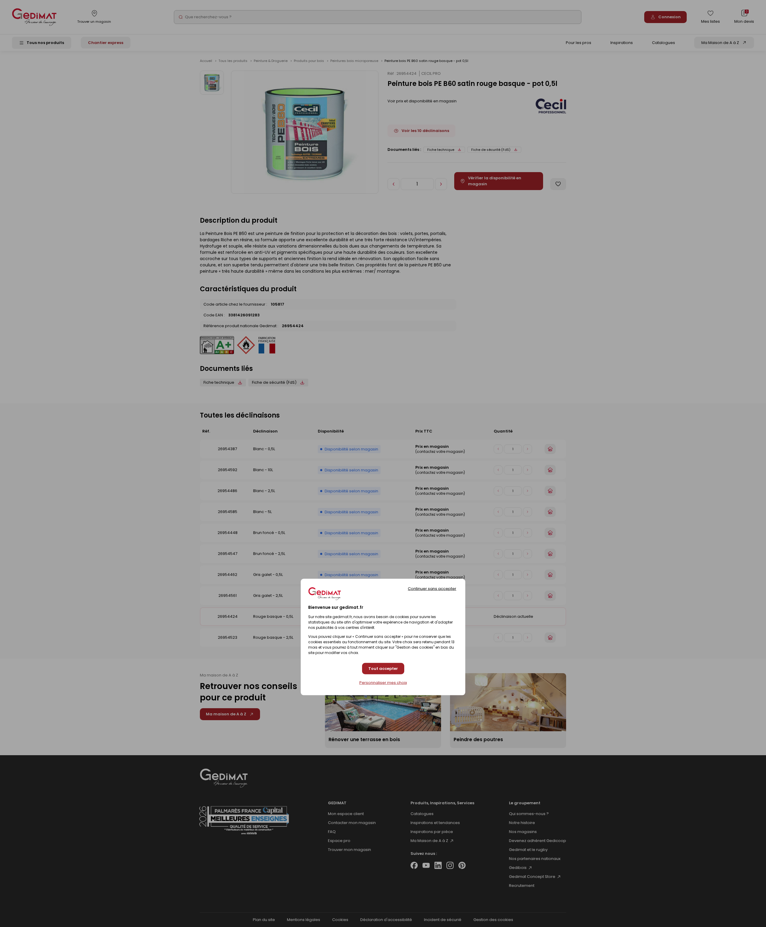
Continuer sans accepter (432, 588)
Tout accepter (383, 668)
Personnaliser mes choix (383, 682)
